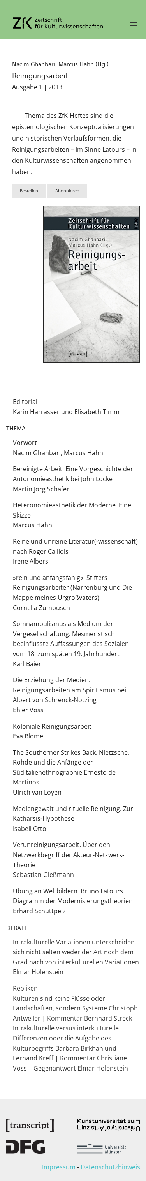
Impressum (59, 1167)
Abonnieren (67, 191)
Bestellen (29, 191)
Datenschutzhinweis (110, 1167)
